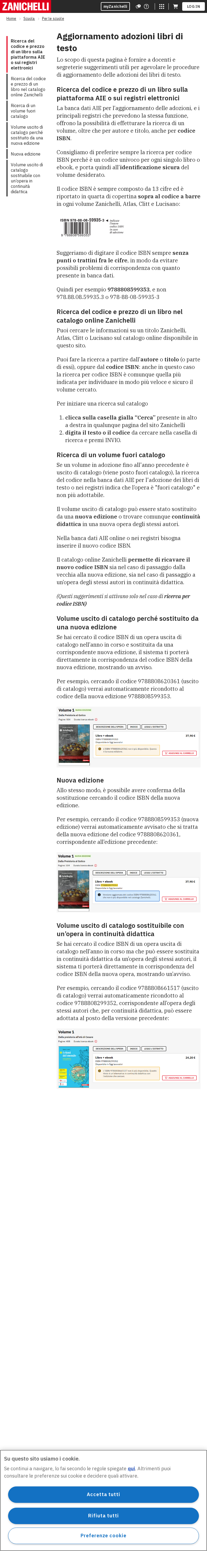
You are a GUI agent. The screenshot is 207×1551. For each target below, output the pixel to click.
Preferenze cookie (103, 1535)
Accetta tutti (103, 1494)
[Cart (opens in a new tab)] (175, 6)
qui (131, 1468)
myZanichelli (115, 6)
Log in (193, 6)
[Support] (138, 6)
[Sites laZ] (161, 6)
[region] (103, 1500)
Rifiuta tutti (103, 1516)
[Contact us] (146, 6)
